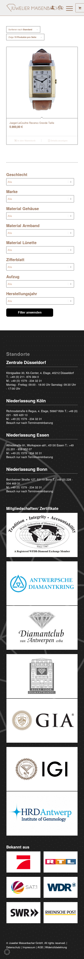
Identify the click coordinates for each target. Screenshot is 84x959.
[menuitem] (51, 8)
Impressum (29, 947)
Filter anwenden (30, 312)
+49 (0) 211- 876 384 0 (24, 377)
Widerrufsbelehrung (56, 947)
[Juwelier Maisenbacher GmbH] (34, 8)
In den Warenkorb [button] (26, 140)
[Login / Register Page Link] (51, 8)
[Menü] (67, 8)
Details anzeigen (59, 140)
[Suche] (58, 8)
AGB (40, 947)
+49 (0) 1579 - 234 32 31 (26, 381)
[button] (7, 952)
